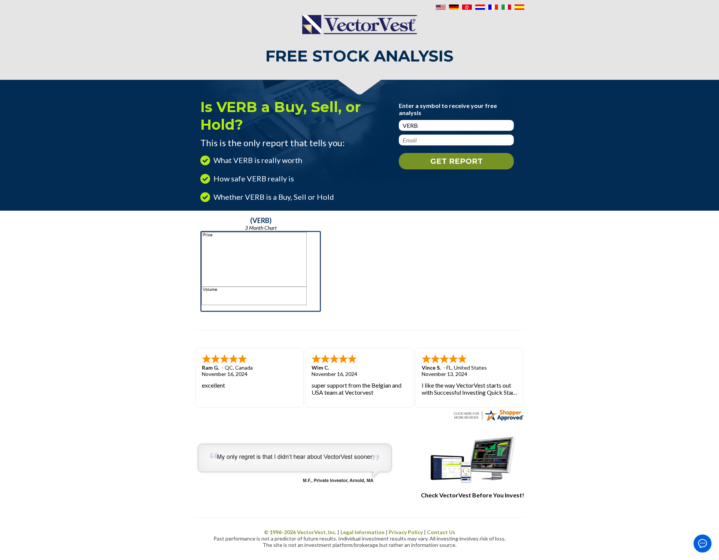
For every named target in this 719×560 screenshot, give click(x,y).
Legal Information (362, 532)
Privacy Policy (406, 532)
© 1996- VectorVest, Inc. (300, 532)
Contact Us (441, 532)
